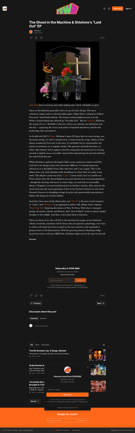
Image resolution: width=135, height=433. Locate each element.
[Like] (31, 38)
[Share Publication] (109, 8)
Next (99, 303)
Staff (38, 356)
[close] (87, 367)
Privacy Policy (83, 402)
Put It (74, 201)
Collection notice (28, 430)
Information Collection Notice (67, 402)
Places (52, 136)
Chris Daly (37, 31)
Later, (66, 175)
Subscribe (118, 8)
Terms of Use (78, 399)
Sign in (128, 8)
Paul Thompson (42, 373)
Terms (20, 430)
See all (33, 401)
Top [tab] (31, 345)
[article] (67, 355)
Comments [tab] (34, 318)
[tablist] (38, 318)
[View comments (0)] (36, 38)
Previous (37, 303)
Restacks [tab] (43, 318)
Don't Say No (36, 208)
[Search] (104, 8)
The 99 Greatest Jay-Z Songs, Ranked (47, 350)
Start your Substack (63, 430)
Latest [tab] (37, 345)
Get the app (76, 430)
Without (48, 204)
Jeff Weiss (41, 392)
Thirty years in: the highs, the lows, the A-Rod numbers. (49, 354)
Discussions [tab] (45, 345)
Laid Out (91, 120)
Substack (113, 430)
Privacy (15, 430)
